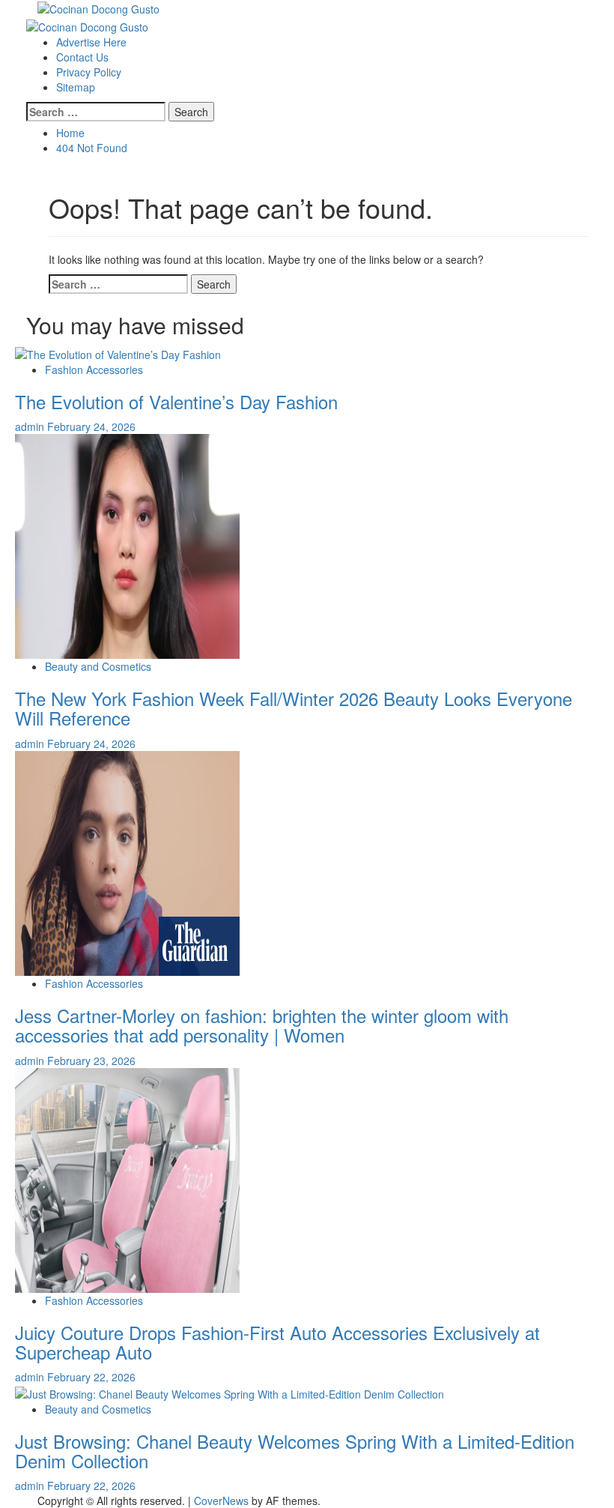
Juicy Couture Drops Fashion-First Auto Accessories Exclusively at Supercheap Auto (277, 1342)
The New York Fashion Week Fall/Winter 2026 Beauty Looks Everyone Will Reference (293, 708)
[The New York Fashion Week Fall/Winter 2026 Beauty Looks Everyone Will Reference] (127, 544)
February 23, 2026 (91, 1060)
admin (31, 426)
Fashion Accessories (94, 369)
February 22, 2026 (91, 1376)
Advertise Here (91, 41)
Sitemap (75, 86)
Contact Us (82, 56)
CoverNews (221, 1500)
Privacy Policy (88, 71)
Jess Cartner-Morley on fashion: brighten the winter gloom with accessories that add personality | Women (261, 1025)
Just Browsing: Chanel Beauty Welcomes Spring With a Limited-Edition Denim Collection (294, 1451)
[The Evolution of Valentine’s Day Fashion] (118, 352)
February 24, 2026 (91, 426)
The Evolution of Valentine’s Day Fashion (176, 401)
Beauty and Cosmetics (98, 666)
